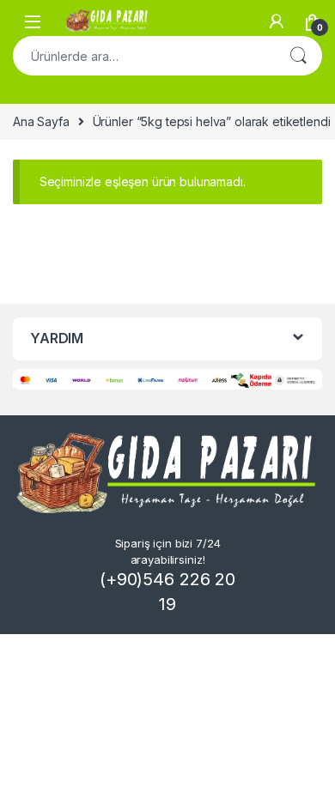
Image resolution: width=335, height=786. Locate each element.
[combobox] (143, 56)
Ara (298, 56)
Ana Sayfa (41, 121)
